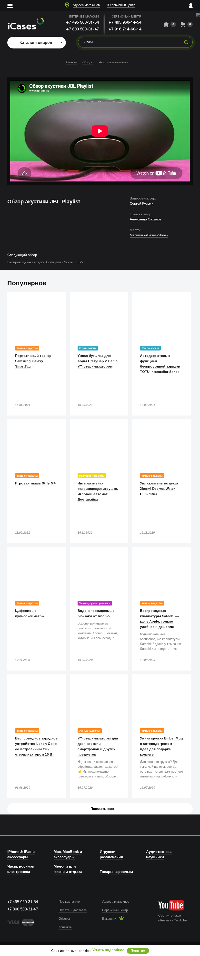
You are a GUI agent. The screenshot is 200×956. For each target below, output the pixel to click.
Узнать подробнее (108, 950)
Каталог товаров (36, 42)
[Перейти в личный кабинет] (191, 5)
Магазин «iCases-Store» (149, 235)
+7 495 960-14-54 (125, 22)
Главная (71, 62)
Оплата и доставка (73, 910)
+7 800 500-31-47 (82, 29)
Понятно (138, 950)
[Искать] (186, 42)
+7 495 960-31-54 (82, 22)
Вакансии (109, 918)
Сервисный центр (115, 910)
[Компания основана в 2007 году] (25, 24)
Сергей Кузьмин (142, 203)
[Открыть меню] (10, 5)
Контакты (65, 927)
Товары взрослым (116, 872)
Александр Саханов (145, 219)
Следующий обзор (22, 255)
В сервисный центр (121, 5)
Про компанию (69, 901)
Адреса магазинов (86, 5)
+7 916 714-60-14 (125, 29)
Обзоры (87, 62)
